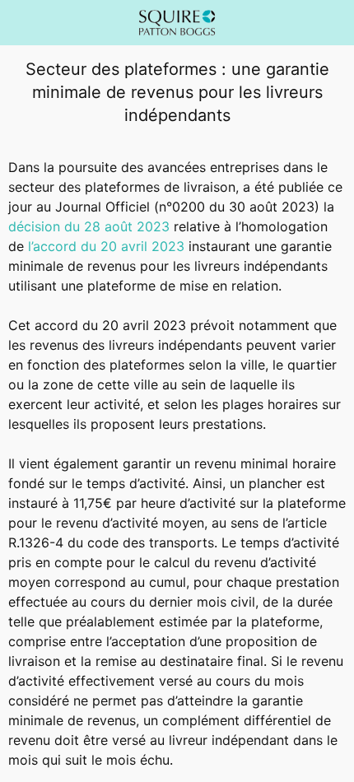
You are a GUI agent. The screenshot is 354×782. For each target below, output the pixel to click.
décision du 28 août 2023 (89, 226)
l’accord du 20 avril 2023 (106, 246)
